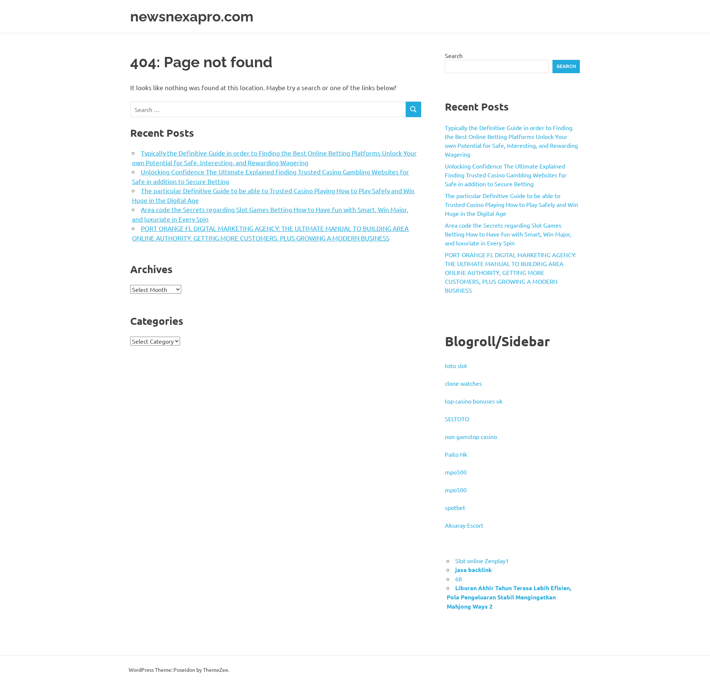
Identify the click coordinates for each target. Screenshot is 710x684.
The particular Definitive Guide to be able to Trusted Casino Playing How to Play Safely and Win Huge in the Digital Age (511, 204)
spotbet (455, 507)
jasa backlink (473, 570)
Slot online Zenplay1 (482, 560)
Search (454, 55)
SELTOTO (457, 418)
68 (458, 578)
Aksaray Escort (464, 525)
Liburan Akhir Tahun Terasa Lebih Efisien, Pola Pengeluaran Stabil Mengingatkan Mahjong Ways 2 (509, 597)
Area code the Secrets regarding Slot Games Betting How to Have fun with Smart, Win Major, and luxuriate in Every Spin (508, 233)
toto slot (456, 365)
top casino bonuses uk (474, 401)
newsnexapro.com (191, 16)
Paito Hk (456, 454)
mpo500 (456, 472)
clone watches (463, 383)
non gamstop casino (471, 436)
